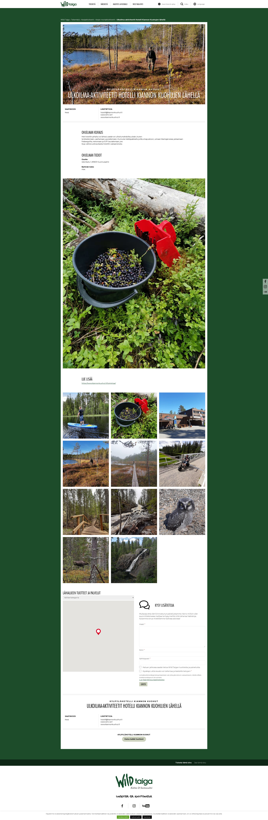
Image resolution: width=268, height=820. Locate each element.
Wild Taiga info (138, 4)
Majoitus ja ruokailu (120, 4)
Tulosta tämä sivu (183, 763)
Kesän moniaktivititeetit (105, 20)
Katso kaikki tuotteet (134, 739)
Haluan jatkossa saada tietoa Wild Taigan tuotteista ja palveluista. (171, 667)
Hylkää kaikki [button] (135, 817)
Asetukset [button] (147, 817)
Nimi (142, 650)
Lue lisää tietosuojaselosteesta (151, 680)
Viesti (142, 624)
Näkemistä (104, 4)
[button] (98, 632)
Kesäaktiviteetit (87, 20)
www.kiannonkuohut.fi (110, 117)
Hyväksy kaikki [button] (123, 817)
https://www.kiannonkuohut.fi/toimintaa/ (99, 383)
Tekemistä (92, 4)
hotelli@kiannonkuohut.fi (111, 113)
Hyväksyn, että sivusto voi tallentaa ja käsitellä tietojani (167, 671)
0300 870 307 (107, 115)
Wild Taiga (65, 20)
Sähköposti (144, 659)
